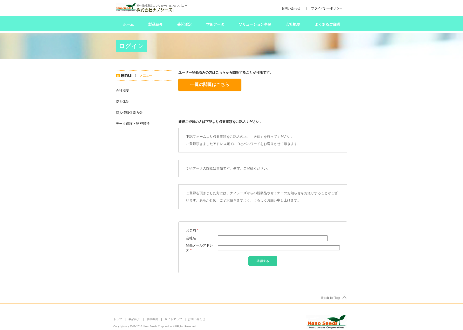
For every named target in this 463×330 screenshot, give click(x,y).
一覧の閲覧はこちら (209, 84)
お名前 (192, 230)
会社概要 (293, 24)
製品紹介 (155, 24)
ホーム (128, 24)
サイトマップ (173, 319)
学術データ (215, 24)
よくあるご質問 (327, 24)
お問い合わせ (290, 8)
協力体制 (122, 101)
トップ (117, 319)
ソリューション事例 (255, 24)
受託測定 (184, 24)
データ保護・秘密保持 (133, 123)
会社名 (191, 238)
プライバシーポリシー (326, 8)
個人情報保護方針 (129, 113)
